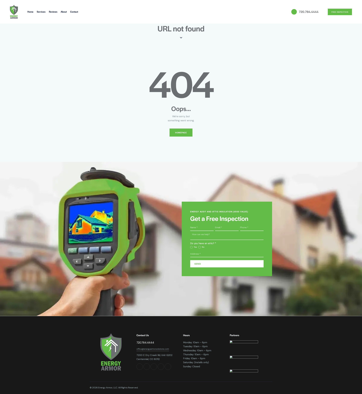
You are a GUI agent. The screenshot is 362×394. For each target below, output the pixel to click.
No (203, 247)
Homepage (181, 132)
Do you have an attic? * (203, 243)
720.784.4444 (145, 342)
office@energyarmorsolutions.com (152, 349)
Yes (195, 247)
